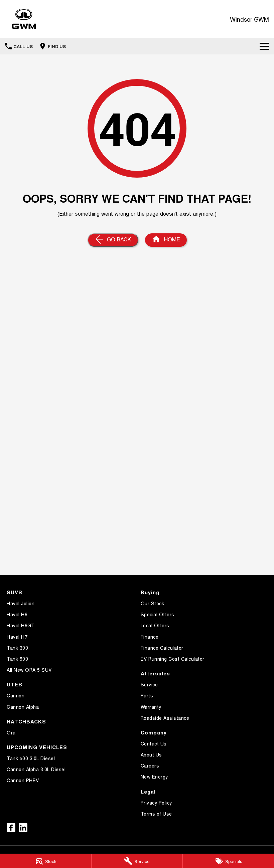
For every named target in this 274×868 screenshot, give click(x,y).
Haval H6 (17, 614)
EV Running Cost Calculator (172, 658)
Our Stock (152, 603)
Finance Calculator (162, 647)
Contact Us (154, 743)
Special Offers (157, 614)
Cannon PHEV (23, 780)
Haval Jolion (20, 603)
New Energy (154, 776)
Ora (11, 732)
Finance (150, 636)
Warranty (151, 706)
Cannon (15, 695)
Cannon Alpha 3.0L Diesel (36, 769)
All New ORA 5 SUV (29, 669)
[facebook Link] (11, 827)
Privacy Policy (156, 802)
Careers (150, 765)
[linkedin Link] (23, 827)
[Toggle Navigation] (264, 46)
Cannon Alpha (23, 706)
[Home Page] (24, 19)
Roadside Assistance (165, 717)
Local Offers (155, 625)
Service (149, 684)
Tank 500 (17, 658)
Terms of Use (156, 813)
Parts (147, 695)
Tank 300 (17, 647)
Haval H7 (17, 636)
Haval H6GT (20, 625)
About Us (151, 754)
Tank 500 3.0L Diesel (31, 758)
